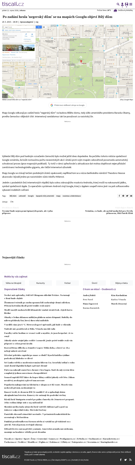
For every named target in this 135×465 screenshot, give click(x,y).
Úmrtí (94, 283)
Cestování (42, 439)
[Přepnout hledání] (118, 4)
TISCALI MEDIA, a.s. (44, 460)
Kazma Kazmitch (91, 308)
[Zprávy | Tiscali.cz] (13, 4)
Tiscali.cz (9, 439)
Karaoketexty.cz (111, 439)
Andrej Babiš (89, 295)
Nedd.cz (22, 442)
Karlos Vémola (118, 300)
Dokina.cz (54, 442)
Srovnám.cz (93, 442)
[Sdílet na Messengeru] (123, 196)
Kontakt (75, 460)
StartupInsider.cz (109, 442)
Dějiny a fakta (121, 283)
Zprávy (18, 439)
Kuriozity (40, 283)
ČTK (11, 202)
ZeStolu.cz (82, 439)
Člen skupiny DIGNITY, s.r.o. (61, 460)
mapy (58, 196)
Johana (22, 10)
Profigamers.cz (67, 439)
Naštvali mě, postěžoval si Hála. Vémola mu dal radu (29, 329)
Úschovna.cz (10, 442)
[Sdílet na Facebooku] (119, 196)
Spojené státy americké (45, 196)
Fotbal (67, 283)
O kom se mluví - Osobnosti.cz (99, 289)
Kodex (86, 460)
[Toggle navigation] (131, 4)
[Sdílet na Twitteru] (127, 196)
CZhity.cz (65, 442)
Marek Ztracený (119, 304)
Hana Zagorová (90, 304)
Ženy (33, 439)
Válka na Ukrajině (13, 283)
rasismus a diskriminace (72, 196)
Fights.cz (43, 442)
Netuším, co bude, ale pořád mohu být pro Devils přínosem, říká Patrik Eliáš (109, 212)
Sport (26, 439)
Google (31, 196)
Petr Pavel (88, 300)
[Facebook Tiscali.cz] (121, 460)
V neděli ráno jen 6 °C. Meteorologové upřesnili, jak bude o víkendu (37, 325)
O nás (81, 460)
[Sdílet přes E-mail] (131, 196)
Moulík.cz (32, 442)
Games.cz (53, 439)
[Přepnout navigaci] (122, 4)
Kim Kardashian (119, 295)
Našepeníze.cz (79, 442)
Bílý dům (13, 196)
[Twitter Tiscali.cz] (125, 460)
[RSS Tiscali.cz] (130, 460)
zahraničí (22, 196)
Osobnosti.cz (95, 439)
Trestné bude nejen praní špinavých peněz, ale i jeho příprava (27, 212)
